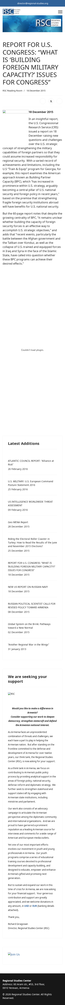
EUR (34, 905)
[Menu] (60, 12)
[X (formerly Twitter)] (51, 101)
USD (26, 905)
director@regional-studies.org (32, 3)
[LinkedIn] (59, 101)
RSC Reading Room (12, 90)
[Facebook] (43, 101)
